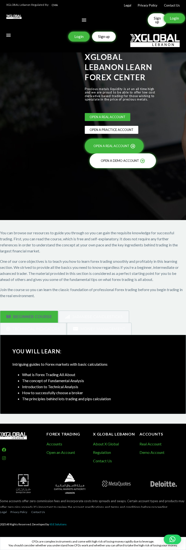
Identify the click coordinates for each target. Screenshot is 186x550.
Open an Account (60, 452)
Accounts (54, 444)
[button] (172, 539)
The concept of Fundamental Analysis (53, 380)
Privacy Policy (147, 5)
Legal (127, 5)
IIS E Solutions (58, 524)
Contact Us (172, 5)
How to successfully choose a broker (52, 392)
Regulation (102, 452)
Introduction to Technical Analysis (50, 386)
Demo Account (152, 452)
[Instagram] (4, 458)
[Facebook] (4, 449)
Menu (84, 20)
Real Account (151, 444)
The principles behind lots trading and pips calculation (66, 398)
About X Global (106, 444)
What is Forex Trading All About (48, 374)
